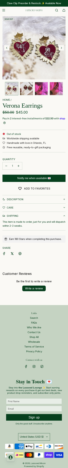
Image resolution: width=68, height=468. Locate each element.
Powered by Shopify (34, 466)
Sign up (34, 417)
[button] (6, 48)
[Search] (56, 10)
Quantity (8, 159)
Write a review (34, 288)
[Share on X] (12, 254)
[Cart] (64, 10)
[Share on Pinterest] (20, 254)
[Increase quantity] (18, 166)
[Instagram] (34, 366)
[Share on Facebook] (4, 254)
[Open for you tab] (11, 457)
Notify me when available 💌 (34, 178)
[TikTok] (42, 366)
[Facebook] (26, 366)
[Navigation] (3, 10)
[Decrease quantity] (6, 166)
